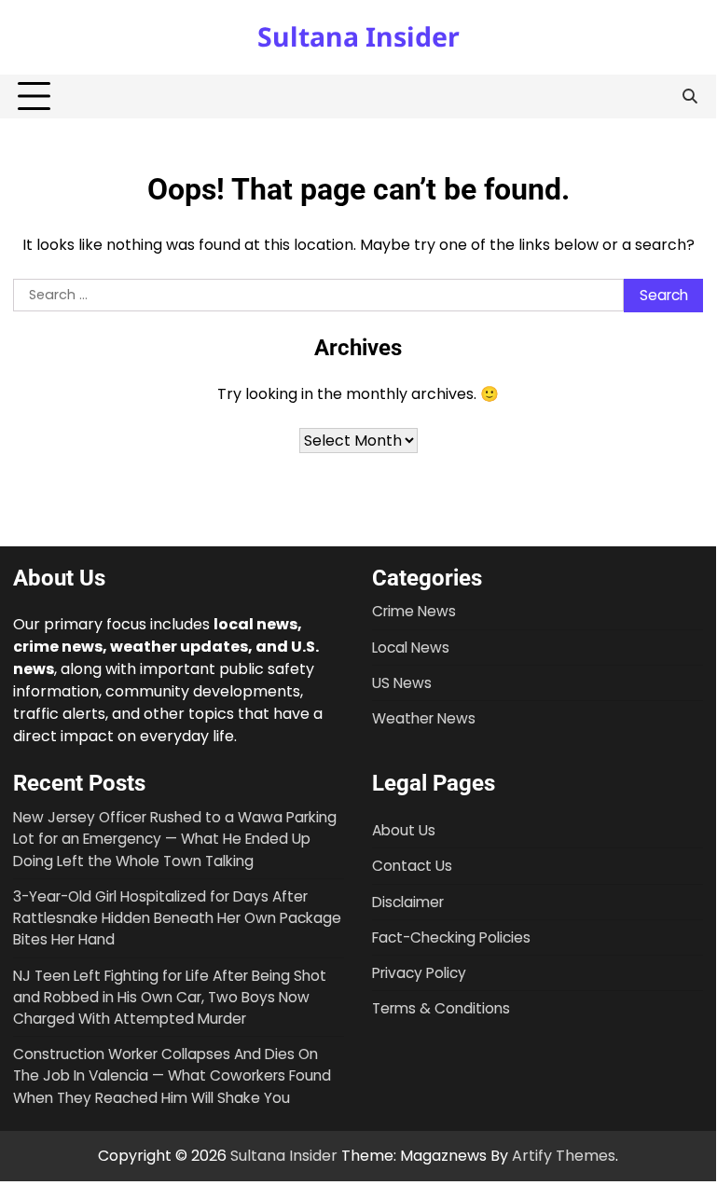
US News (402, 683)
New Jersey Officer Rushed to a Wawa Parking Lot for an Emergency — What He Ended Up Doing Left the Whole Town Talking (175, 838)
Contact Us (412, 865)
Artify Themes (563, 1155)
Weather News (424, 718)
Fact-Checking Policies (451, 937)
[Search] (689, 97)
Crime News (414, 611)
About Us (403, 830)
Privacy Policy (419, 973)
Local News (410, 647)
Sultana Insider (358, 36)
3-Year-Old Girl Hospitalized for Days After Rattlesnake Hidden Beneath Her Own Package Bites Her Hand (177, 918)
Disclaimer (408, 902)
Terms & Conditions (441, 1008)
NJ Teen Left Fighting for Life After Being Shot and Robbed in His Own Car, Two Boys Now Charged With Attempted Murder (169, 997)
